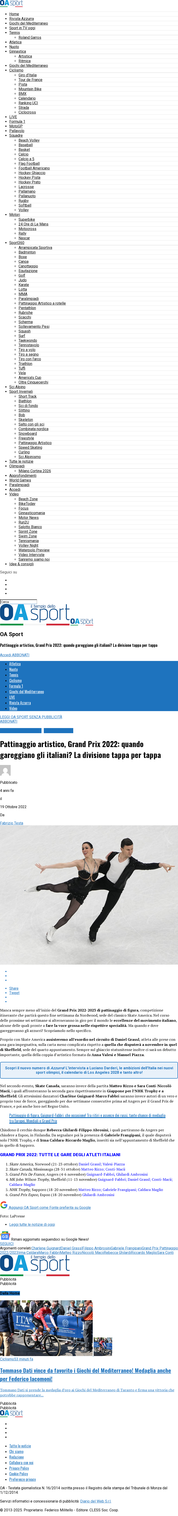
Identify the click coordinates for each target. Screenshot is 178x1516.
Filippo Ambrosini (96, 1248)
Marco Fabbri (49, 1252)
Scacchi (25, 317)
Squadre (16, 135)
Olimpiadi (17, 466)
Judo (23, 280)
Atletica (15, 42)
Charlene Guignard (46, 1248)
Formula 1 (17, 121)
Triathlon (25, 363)
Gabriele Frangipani (126, 1248)
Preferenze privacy (22, 1479)
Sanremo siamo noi (34, 559)
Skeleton (26, 419)
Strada (24, 107)
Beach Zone (28, 499)
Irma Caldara (28, 1252)
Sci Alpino (17, 387)
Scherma (26, 322)
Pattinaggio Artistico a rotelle (42, 303)
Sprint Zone (28, 531)
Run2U (24, 522)
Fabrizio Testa (11, 823)
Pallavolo (16, 131)
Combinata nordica (33, 429)
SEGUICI (7, 1244)
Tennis (14, 32)
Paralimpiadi (29, 298)
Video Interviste (31, 555)
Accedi (14, 489)
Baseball (26, 145)
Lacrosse (26, 187)
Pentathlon (27, 308)
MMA (23, 294)
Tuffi (22, 368)
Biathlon (25, 401)
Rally (22, 233)
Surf (22, 336)
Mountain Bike (30, 89)
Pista (23, 84)
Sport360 (16, 243)
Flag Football (29, 163)
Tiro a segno (29, 354)
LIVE (13, 117)
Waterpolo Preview (34, 550)
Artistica (25, 56)
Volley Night (28, 545)
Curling (24, 452)
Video (14, 494)
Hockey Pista (29, 177)
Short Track (28, 396)
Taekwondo (28, 340)
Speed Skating (30, 447)
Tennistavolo (29, 345)
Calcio (24, 154)
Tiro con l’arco (30, 359)
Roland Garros (30, 37)
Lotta (23, 289)
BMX (22, 93)
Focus (24, 508)
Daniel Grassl (71, 1248)
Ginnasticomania (32, 513)
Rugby (24, 200)
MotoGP (16, 126)
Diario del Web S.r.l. (95, 1501)
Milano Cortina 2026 (35, 471)
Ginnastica (17, 51)
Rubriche (26, 312)
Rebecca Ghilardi (117, 1252)
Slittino (24, 410)
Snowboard (28, 433)
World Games (20, 480)
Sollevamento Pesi (34, 326)
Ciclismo (16, 70)
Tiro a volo (27, 350)
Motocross (27, 229)
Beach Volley (29, 140)
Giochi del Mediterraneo (28, 23)
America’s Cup (30, 377)
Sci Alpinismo (30, 457)
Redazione (16, 1457)
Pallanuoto (27, 196)
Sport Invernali (21, 391)
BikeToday (27, 503)
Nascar (24, 238)
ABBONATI (20, 655)
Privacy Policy (19, 1468)
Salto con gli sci (31, 424)
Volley (24, 210)
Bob (22, 415)
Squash (25, 331)
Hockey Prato (30, 182)
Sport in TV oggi (22, 28)
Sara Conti (165, 1252)
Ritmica (25, 61)
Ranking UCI (28, 103)
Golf (22, 275)
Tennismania (29, 541)
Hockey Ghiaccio (32, 173)
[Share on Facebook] (93, 971)
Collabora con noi (21, 1462)
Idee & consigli (21, 564)
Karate (24, 285)
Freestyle (26, 438)
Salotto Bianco (30, 527)
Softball (25, 205)
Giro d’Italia (28, 75)
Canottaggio (28, 266)
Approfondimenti (22, 475)
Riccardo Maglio (144, 1252)
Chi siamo (16, 1451)
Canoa (24, 261)
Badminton (27, 252)
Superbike (27, 219)
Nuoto (14, 47)
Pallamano (27, 191)
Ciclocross (27, 112)
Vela (22, 373)
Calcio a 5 (26, 159)
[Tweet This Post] (93, 976)
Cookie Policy (18, 1474)
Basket (24, 149)
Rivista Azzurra (21, 18)
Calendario (27, 98)
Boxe (23, 257)
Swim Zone (28, 536)
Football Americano (34, 168)
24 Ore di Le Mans (33, 224)
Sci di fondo (28, 405)
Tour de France (30, 80)
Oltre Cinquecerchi (33, 382)
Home (14, 14)
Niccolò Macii (93, 1252)
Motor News (29, 517)
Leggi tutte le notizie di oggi (32, 1224)
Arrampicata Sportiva (35, 247)
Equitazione (28, 271)
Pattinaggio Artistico (35, 443)
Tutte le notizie (21, 461)
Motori (14, 214)
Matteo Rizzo (71, 1252)
